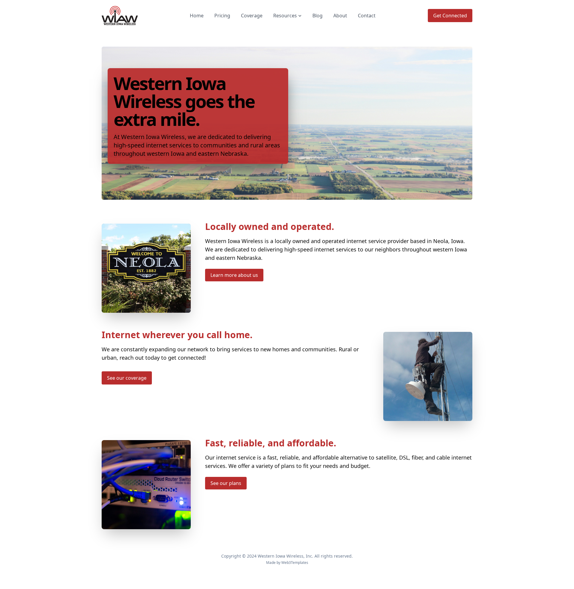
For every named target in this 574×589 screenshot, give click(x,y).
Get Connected (450, 15)
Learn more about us (234, 275)
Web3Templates (294, 562)
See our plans (225, 483)
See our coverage (126, 378)
